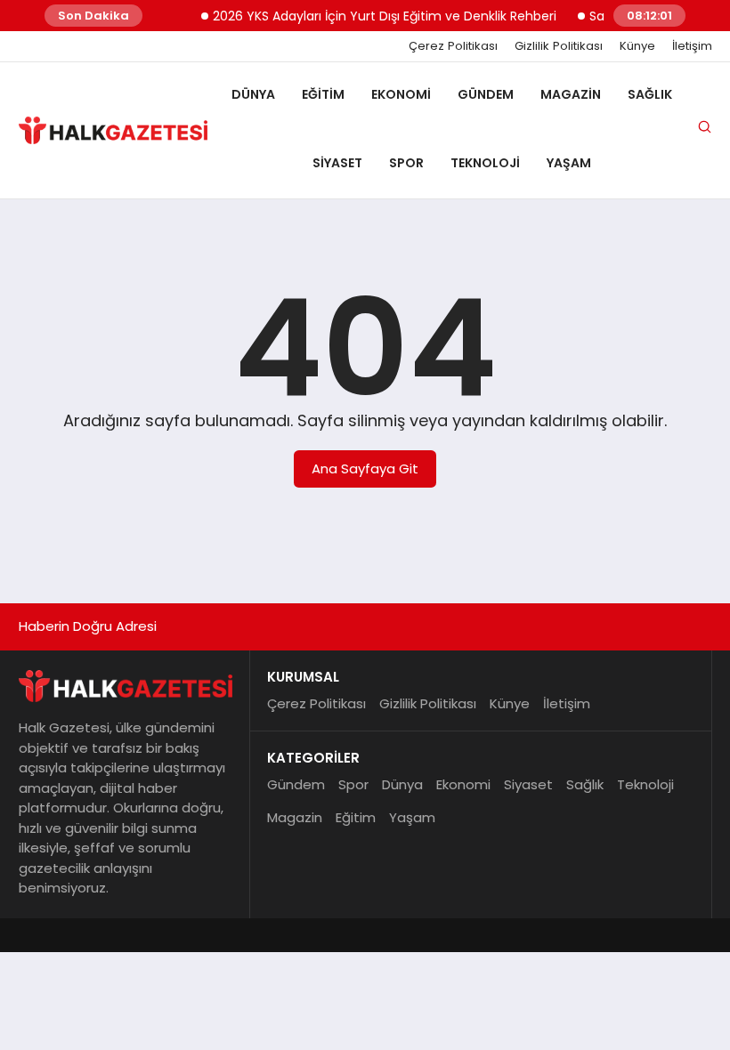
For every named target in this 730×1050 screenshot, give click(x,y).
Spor (406, 163)
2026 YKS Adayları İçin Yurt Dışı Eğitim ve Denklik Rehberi (376, 16)
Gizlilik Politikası (559, 46)
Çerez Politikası (453, 46)
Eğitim (323, 94)
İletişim (692, 46)
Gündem (486, 94)
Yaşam (569, 163)
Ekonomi (401, 94)
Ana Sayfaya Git (365, 468)
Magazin (570, 94)
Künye (637, 46)
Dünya (253, 94)
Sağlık (650, 94)
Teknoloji (485, 163)
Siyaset (337, 163)
